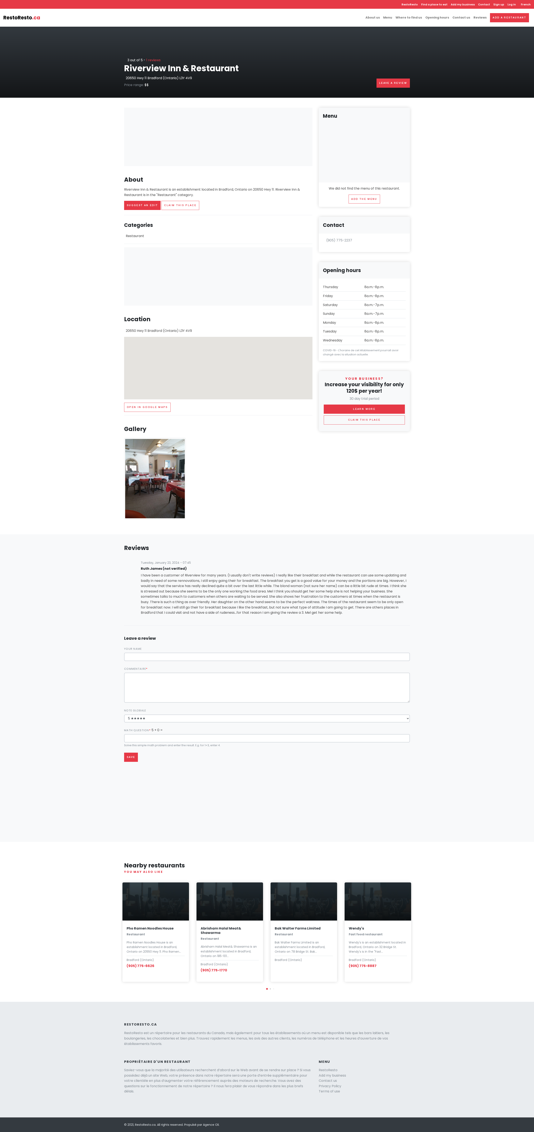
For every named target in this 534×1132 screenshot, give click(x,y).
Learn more (364, 409)
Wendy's (356, 928)
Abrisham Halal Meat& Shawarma (221, 930)
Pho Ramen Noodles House (150, 928)
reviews (153, 60)
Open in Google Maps (147, 407)
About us (372, 17)
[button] (267, 989)
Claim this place (180, 205)
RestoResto (410, 4)
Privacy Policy (330, 1086)
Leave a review (393, 83)
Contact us (461, 17)
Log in (512, 4)
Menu (387, 17)
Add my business (463, 4)
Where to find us (408, 17)
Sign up (498, 4)
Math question (136, 730)
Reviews (480, 17)
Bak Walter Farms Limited (298, 928)
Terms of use (329, 1091)
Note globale (135, 710)
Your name (133, 649)
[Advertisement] (218, 137)
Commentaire (135, 669)
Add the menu (364, 199)
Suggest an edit (142, 205)
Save (131, 757)
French (526, 4)
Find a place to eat (434, 4)
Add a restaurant (509, 17)
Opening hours (437, 17)
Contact (484, 4)
